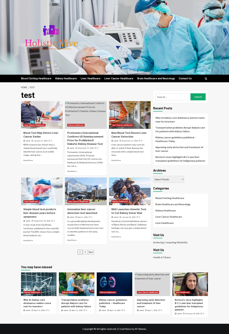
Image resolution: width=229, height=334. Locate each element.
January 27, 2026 (41, 141)
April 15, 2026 (77, 310)
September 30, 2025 (42, 221)
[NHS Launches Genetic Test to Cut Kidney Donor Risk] (130, 191)
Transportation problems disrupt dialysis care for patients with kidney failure (180, 129)
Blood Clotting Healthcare (36, 78)
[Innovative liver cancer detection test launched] (86, 191)
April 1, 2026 (152, 310)
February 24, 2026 (192, 314)
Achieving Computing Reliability (170, 242)
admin (28, 141)
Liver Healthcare (90, 78)
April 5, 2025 (83, 217)
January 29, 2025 (129, 217)
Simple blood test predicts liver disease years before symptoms (39, 213)
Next (91, 252)
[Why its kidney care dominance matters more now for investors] (39, 284)
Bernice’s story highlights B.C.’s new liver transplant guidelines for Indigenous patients (180, 159)
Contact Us (185, 78)
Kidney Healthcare (66, 78)
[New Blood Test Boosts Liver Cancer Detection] (130, 115)
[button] (206, 78)
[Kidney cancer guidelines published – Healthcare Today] (114, 284)
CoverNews (124, 328)
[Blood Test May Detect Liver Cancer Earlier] (42, 115)
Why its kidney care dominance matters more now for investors (180, 119)
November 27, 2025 (86, 148)
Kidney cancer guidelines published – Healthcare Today (175, 139)
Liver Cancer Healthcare (118, 78)
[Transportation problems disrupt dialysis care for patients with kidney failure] (76, 284)
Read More (28, 160)
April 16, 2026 (39, 310)
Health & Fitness (162, 257)
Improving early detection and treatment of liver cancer (179, 149)
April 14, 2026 (115, 310)
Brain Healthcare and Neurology (156, 78)
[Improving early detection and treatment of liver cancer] (152, 284)
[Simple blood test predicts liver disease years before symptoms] (42, 191)
